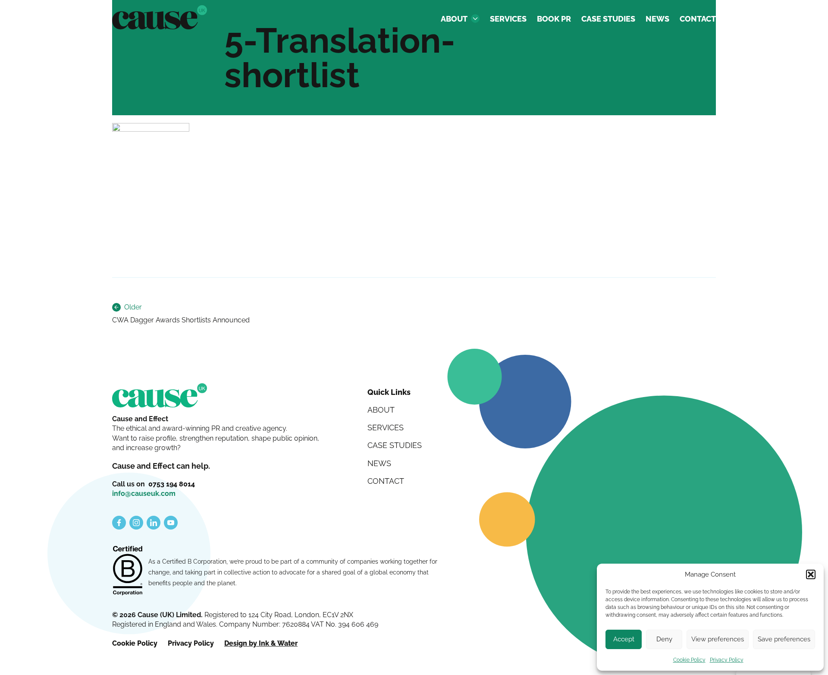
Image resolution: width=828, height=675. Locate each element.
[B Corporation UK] (127, 571)
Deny (664, 639)
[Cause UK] (159, 17)
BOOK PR (554, 18)
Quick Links (389, 392)
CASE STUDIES (608, 18)
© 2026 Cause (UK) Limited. (158, 615)
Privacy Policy (726, 660)
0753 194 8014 (171, 484)
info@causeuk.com (144, 493)
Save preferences (784, 639)
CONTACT (698, 18)
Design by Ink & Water (261, 643)
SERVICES (508, 18)
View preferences (717, 639)
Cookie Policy (689, 660)
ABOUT (454, 18)
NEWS (657, 18)
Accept (623, 639)
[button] (810, 574)
